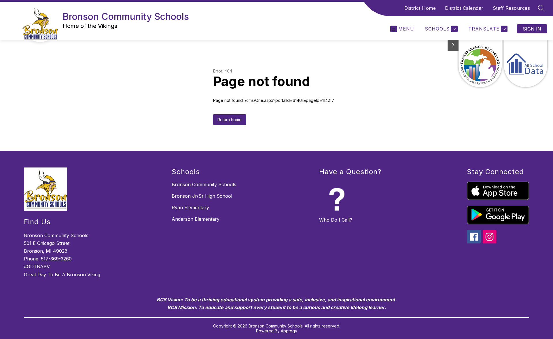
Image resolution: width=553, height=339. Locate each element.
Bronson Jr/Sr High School (202, 196)
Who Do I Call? (335, 220)
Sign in (532, 29)
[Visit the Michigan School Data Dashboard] (525, 63)
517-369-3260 (56, 259)
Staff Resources (511, 8)
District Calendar (464, 8)
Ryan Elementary (190, 207)
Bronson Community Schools (204, 184)
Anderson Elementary (195, 219)
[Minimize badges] (453, 45)
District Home (420, 8)
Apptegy (289, 330)
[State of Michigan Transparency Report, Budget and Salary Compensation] (480, 63)
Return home (229, 119)
